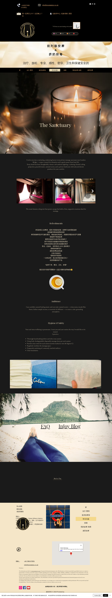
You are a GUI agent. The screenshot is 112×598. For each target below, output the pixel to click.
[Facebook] (24, 587)
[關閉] (110, 595)
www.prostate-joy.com (35, 571)
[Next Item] (93, 191)
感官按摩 (86, 531)
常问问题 (86, 519)
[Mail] (39, 5)
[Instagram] (20, 587)
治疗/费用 (86, 511)
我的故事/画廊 (86, 527)
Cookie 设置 (97, 595)
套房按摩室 (86, 515)
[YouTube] (28, 587)
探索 (86, 523)
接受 (105, 595)
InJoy (65, 426)
